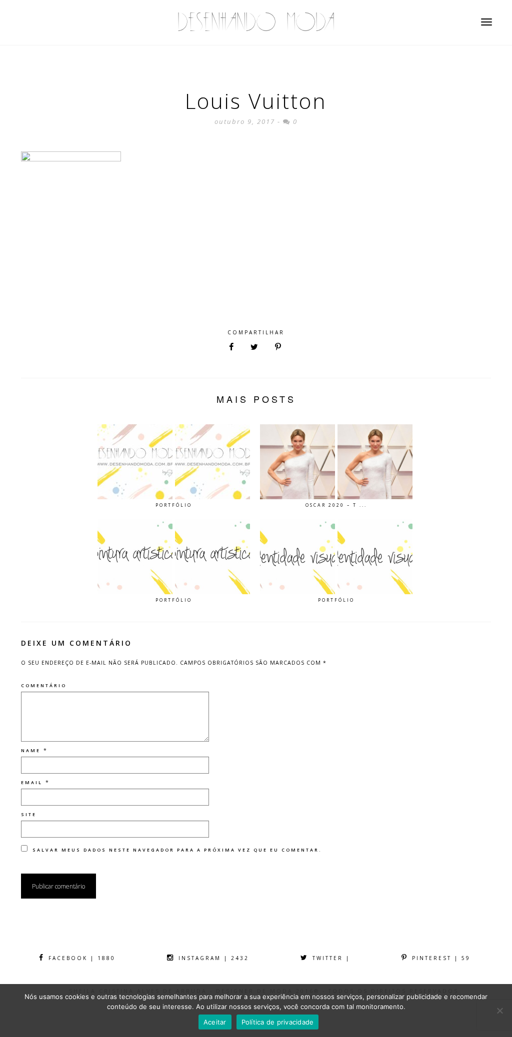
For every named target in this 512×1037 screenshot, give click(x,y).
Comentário (43, 685)
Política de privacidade (278, 1022)
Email (31, 782)
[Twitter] (254, 347)
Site (28, 814)
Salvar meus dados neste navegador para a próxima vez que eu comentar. (177, 850)
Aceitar (215, 1022)
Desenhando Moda (256, 22)
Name (30, 750)
